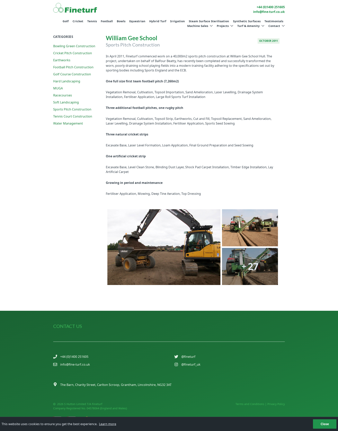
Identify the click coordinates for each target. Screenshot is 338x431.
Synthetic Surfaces (247, 21)
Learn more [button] (107, 424)
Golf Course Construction (72, 74)
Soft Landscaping (66, 102)
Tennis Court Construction (72, 116)
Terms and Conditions (250, 404)
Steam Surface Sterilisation (209, 21)
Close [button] (325, 424)
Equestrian (137, 21)
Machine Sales (197, 26)
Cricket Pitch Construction (72, 53)
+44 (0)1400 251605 (74, 356)
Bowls (121, 21)
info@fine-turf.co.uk (75, 364)
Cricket (78, 21)
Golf (66, 21)
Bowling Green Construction (74, 46)
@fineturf (188, 356)
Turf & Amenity (248, 26)
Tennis (92, 21)
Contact (274, 26)
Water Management (68, 123)
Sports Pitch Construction (72, 109)
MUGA (58, 88)
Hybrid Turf (157, 21)
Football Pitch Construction (73, 67)
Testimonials (273, 21)
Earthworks (61, 60)
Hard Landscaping (66, 81)
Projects (223, 26)
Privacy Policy (276, 404)
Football (107, 21)
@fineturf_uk (190, 364)
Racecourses (62, 95)
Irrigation (177, 21)
